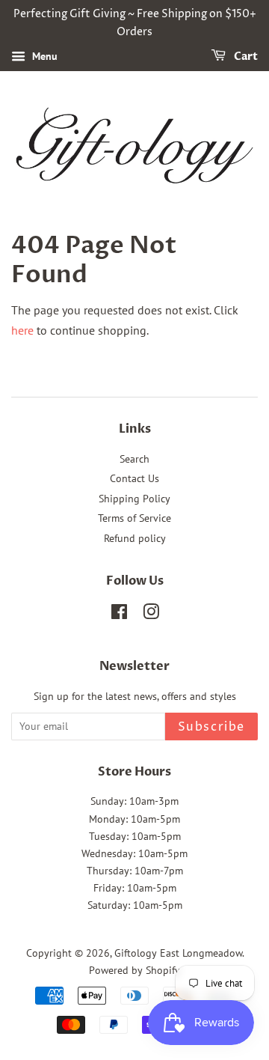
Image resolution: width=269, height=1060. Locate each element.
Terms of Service (134, 518)
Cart (245, 56)
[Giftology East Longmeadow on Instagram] (151, 614)
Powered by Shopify (134, 970)
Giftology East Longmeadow (178, 953)
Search (134, 459)
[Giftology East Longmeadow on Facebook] (119, 614)
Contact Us (134, 478)
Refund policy (135, 538)
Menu (43, 56)
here (22, 330)
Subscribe (211, 727)
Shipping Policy (134, 498)
